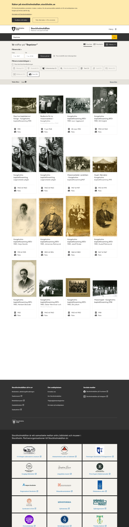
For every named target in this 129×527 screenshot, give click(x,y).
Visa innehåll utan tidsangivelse (66, 56)
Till (26, 53)
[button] (17, 49)
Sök (114, 37)
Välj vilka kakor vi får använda (45, 20)
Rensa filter (113, 82)
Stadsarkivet (16, 409)
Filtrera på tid (44, 56)
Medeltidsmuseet (17, 400)
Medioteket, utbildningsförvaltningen (23, 391)
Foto (23, 82)
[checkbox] (49, 68)
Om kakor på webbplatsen (56, 405)
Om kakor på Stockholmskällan (21, 14)
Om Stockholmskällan (54, 396)
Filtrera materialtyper (20, 61)
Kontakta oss (52, 391)
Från (13, 53)
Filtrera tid (16, 49)
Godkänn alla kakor (21, 20)
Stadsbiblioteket (17, 405)
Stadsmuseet (16, 396)
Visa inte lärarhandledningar (23, 64)
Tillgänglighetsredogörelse (56, 400)
